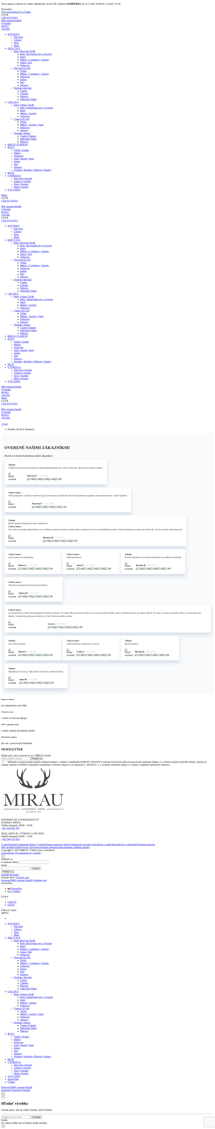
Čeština (16, 891)
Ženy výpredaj (21, 184)
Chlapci (18, 40)
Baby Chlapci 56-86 (24, 105)
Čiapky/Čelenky (28, 136)
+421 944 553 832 (10, 839)
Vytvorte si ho (22, 877)
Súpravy (24, 85)
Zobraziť (36, 868)
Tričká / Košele (21, 150)
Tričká (23, 71)
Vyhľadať (36, 1117)
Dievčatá (18, 37)
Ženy (16, 42)
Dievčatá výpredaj (23, 178)
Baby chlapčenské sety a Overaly (36, 107)
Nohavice (25, 65)
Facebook (6, 1090)
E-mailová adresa (9, 862)
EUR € (11, 904)
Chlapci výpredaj (22, 181)
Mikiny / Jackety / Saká (31, 124)
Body (23, 57)
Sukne (23, 79)
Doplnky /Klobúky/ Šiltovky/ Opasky (32, 170)
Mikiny (17, 153)
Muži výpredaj (21, 187)
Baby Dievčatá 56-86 (24, 51)
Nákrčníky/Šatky (28, 99)
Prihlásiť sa (8, 872)
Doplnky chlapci (22, 133)
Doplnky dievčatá (22, 88)
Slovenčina (16, 888)
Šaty (22, 82)
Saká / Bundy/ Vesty (24, 158)
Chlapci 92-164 (21, 119)
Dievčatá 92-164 (22, 68)
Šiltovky (24, 96)
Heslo (4, 865)
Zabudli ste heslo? (10, 874)
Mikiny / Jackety (28, 113)
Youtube (26, 1090)
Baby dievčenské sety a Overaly (36, 54)
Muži (16, 45)
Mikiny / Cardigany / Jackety (34, 59)
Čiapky (23, 91)
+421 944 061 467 (10, 828)
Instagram (16, 1090)
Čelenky (24, 93)
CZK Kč (12, 902)
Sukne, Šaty (26, 62)
